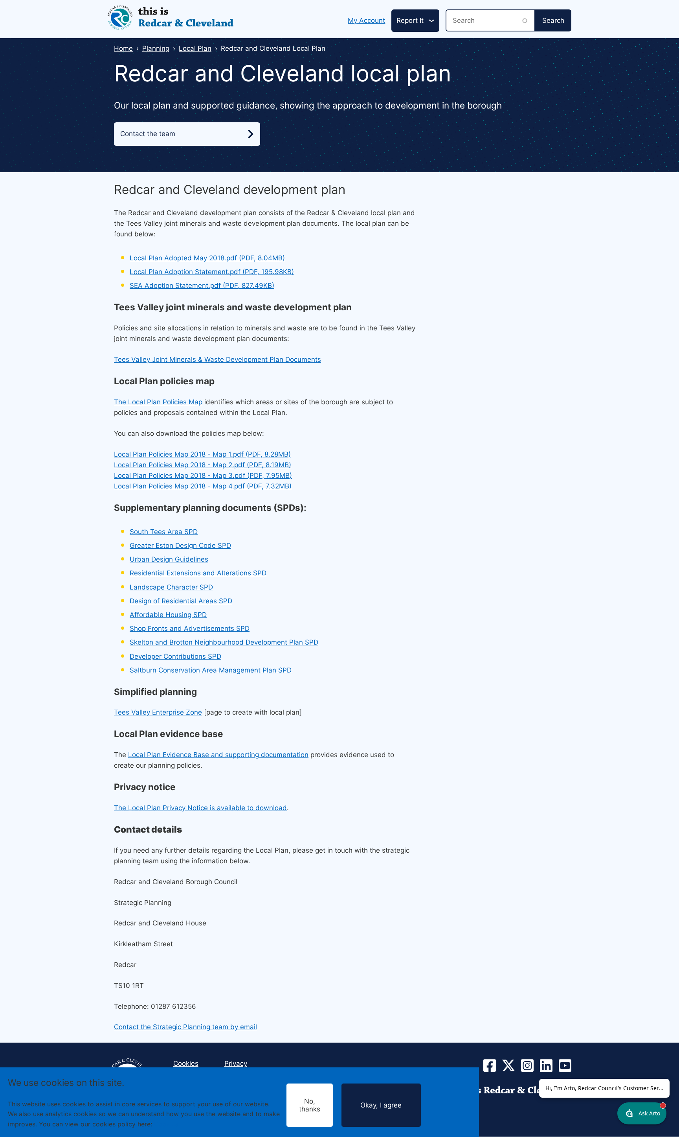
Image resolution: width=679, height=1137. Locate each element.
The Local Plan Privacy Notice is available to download (200, 808)
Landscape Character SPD (171, 587)
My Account (366, 20)
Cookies (166, 1124)
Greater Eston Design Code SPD (180, 545)
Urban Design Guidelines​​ (169, 559)
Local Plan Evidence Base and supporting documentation (218, 755)
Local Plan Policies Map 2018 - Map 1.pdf (202, 454)
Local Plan (195, 48)
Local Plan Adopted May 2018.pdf (207, 258)
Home (123, 48)
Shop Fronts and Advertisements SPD (190, 628)
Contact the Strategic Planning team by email (185, 1027)
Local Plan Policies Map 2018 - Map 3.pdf (203, 475)
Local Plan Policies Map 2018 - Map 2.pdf (202, 465)
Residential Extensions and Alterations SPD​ (198, 573)
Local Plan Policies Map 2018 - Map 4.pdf (203, 486)
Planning (155, 48)
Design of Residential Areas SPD (181, 601)
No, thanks (309, 1105)
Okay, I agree (381, 1105)
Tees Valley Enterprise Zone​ (158, 712)
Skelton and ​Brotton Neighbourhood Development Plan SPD (224, 642)
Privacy (235, 1063)
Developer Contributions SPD (175, 656)
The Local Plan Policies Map (158, 402)
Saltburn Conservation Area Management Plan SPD (211, 670)
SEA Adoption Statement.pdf (202, 285)
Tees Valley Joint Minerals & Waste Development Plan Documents (217, 359)
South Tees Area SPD (164, 532)
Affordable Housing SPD (168, 615)
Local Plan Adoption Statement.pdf (212, 272)
